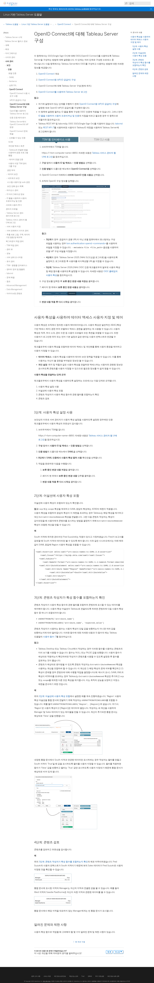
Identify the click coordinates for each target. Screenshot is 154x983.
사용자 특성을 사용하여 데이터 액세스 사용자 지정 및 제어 (140, 39)
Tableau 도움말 (12, 24)
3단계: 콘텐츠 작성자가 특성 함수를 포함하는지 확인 (63, 861)
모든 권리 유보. (47, 981)
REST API (48, 127)
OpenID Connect (64, 24)
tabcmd (119, 123)
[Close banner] (151, 9)
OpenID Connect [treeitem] (16, 89)
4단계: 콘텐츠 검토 (140, 69)
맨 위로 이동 (80, 942)
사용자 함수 (49, 636)
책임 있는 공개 (73, 976)
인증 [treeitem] (9, 69)
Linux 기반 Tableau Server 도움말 (35, 24)
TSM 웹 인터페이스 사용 (56, 139)
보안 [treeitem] (8, 65)
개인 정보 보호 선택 (113, 976)
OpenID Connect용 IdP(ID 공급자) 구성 (57, 79)
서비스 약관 (47, 976)
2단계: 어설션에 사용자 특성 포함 (54, 696)
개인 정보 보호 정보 (60, 976)
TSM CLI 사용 (102, 139)
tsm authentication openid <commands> (86, 243)
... (53, 24)
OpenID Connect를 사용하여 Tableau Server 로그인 (62, 92)
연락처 (90, 976)
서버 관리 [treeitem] (9, 61)
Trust (82, 976)
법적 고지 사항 (35, 976)
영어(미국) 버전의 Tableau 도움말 (73, 9)
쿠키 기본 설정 (99, 976)
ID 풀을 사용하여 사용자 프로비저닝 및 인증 (58, 116)
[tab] (56, 139)
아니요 (117, 952)
